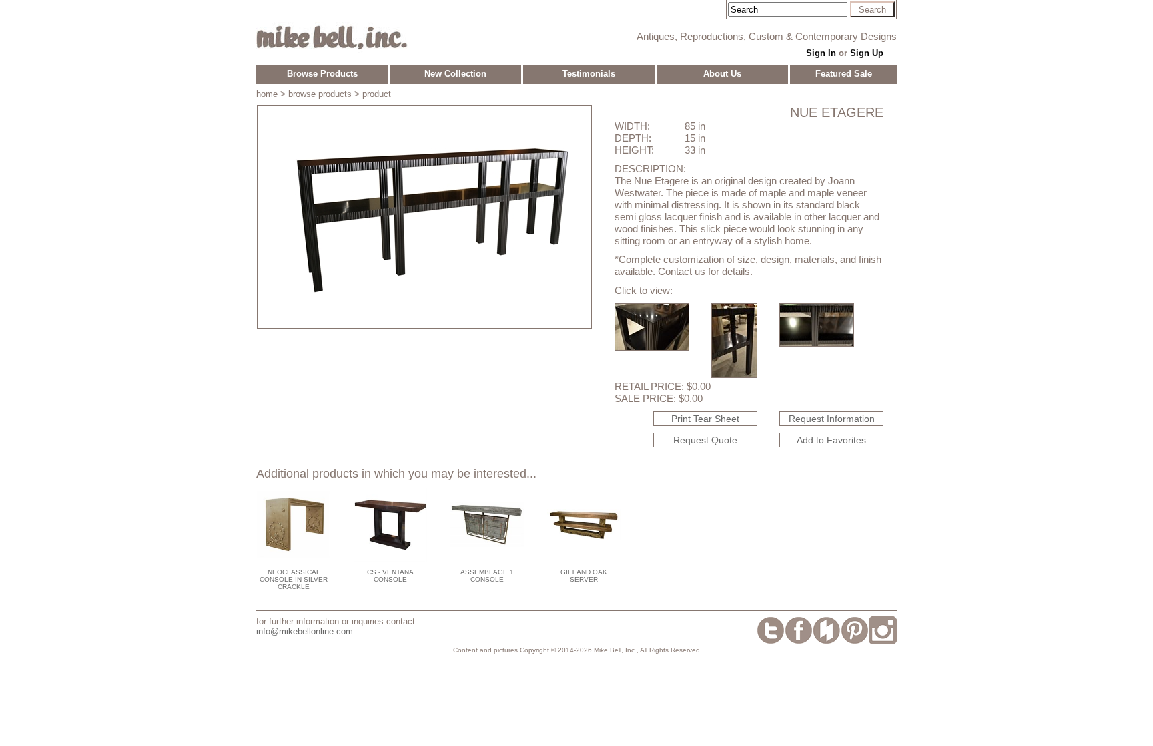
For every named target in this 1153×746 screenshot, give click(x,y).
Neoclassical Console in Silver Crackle (294, 579)
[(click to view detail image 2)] (734, 374)
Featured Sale (843, 74)
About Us (722, 74)
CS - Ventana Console (390, 575)
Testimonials (588, 74)
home (267, 94)
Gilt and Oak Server (583, 575)
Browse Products (322, 74)
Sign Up (866, 53)
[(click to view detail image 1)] (652, 347)
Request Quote (705, 440)
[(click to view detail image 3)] (816, 343)
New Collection (455, 74)
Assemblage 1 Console (487, 575)
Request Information (832, 418)
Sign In (821, 53)
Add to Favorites (831, 440)
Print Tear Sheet (705, 418)
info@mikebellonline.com (304, 631)
